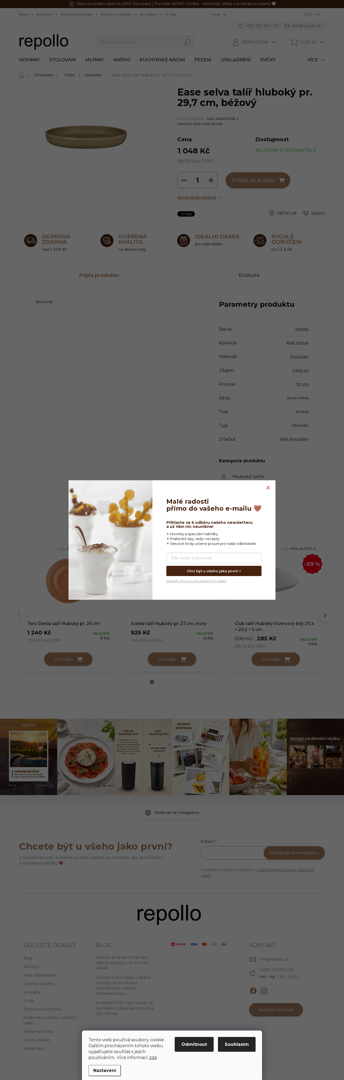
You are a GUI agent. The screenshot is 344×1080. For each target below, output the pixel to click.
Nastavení (104, 1070)
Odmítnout (194, 1044)
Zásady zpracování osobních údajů (196, 581)
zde (153, 1057)
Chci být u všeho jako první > (214, 571)
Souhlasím (237, 1044)
